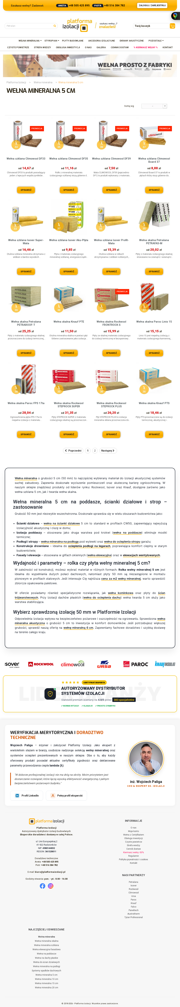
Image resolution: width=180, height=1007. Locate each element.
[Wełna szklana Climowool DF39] (112, 135)
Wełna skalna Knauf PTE (69, 321)
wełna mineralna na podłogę (60, 541)
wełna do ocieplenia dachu (102, 597)
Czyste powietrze (133, 842)
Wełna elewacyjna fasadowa (46, 949)
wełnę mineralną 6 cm (78, 627)
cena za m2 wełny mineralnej (121, 578)
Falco (133, 907)
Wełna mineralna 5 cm (46, 975)
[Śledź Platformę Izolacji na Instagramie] (50, 886)
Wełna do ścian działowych (46, 962)
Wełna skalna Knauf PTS (154, 403)
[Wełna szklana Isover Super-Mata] (26, 217)
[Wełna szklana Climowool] (66, 664)
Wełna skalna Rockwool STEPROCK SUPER (68, 405)
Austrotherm (133, 914)
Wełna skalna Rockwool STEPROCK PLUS (111, 405)
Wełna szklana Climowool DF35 (68, 158)
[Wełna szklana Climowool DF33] (26, 135)
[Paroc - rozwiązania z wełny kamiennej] (130, 664)
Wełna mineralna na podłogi (46, 966)
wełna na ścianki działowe (62, 523)
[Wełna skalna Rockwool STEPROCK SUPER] (69, 380)
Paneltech (134, 910)
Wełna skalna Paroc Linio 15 (154, 321)
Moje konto (133, 831)
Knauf (133, 903)
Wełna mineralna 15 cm (46, 983)
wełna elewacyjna (99, 555)
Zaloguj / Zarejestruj (152, 5)
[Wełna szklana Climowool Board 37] (154, 135)
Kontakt (133, 863)
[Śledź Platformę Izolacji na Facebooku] (42, 886)
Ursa (133, 896)
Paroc (133, 899)
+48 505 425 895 (79, 5)
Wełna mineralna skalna (46, 941)
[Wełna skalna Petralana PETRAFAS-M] (154, 217)
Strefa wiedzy (133, 845)
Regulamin (133, 856)
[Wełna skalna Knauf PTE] (69, 298)
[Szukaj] (55, 25)
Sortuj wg (129, 106)
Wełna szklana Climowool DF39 (111, 158)
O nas (133, 827)
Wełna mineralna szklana (46, 945)
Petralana (133, 882)
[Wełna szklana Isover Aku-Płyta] (69, 217)
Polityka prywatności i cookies (133, 859)
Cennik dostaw (133, 849)
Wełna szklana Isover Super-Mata (26, 242)
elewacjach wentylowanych (141, 555)
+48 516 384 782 (114, 5)
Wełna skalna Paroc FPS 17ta (26, 403)
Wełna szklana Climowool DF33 (26, 158)
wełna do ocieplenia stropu (122, 541)
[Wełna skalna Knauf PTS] (154, 380)
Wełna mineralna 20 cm (46, 987)
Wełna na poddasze (46, 953)
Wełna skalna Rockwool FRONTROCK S (111, 323)
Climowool (133, 892)
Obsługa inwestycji (133, 838)
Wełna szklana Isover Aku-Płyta (68, 240)
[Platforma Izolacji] (90, 25)
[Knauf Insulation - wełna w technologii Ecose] (161, 664)
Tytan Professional (133, 917)
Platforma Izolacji (16, 82)
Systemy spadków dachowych (46, 970)
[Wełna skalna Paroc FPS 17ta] (26, 380)
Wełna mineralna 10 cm (46, 979)
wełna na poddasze (127, 532)
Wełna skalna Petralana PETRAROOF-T (26, 323)
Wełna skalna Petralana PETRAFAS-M (154, 242)
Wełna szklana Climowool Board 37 (154, 160)
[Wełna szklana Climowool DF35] (69, 135)
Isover (134, 885)
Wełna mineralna (43, 82)
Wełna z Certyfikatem (133, 835)
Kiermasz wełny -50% (133, 852)
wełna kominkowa (120, 593)
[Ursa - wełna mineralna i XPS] (98, 664)
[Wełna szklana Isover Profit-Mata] (112, 217)
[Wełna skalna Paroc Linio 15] (154, 298)
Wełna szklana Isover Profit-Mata (111, 242)
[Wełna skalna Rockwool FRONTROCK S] (112, 298)
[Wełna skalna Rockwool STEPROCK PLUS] (112, 380)
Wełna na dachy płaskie (46, 958)
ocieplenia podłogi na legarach (89, 546)
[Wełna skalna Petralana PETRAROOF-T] (26, 298)
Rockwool (133, 889)
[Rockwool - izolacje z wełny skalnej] (35, 664)
